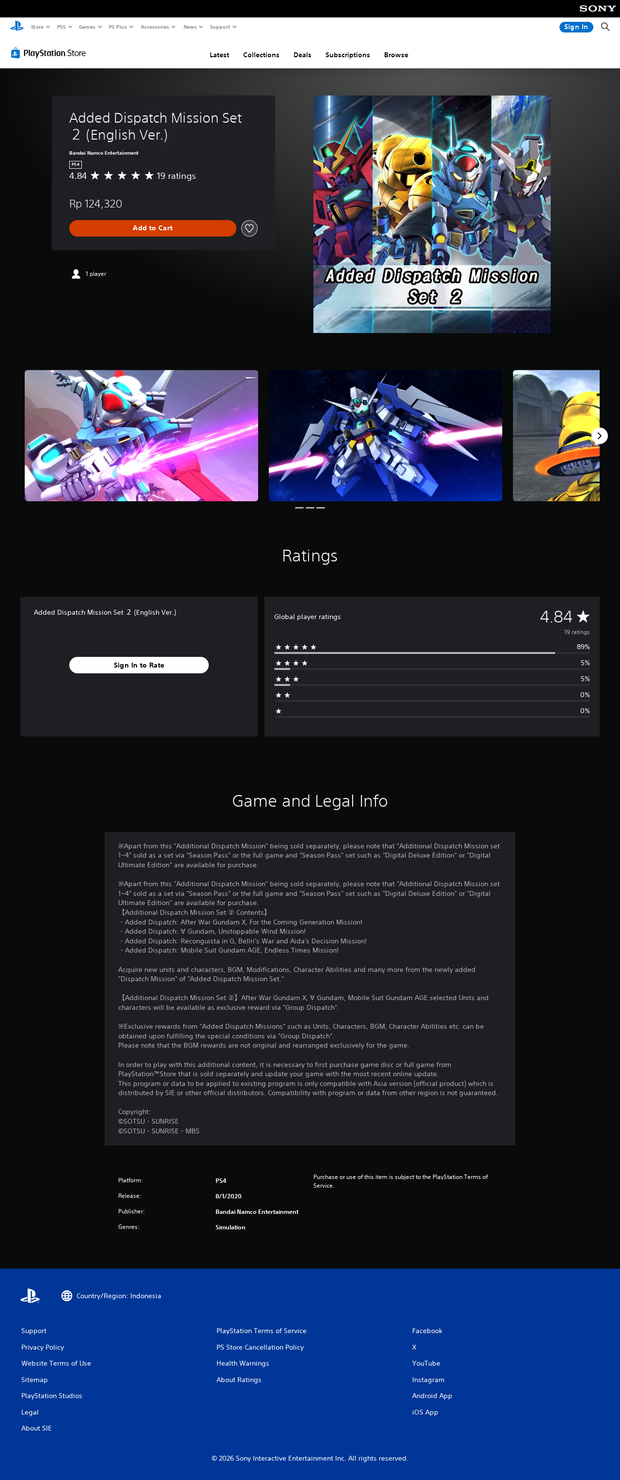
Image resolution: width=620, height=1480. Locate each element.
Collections (261, 54)
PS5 (61, 26)
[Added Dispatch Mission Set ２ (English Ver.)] (141, 435)
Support (220, 26)
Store (37, 26)
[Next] (599, 436)
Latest (219, 54)
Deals (302, 54)
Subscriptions (348, 54)
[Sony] (598, 15)
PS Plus (117, 26)
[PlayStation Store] (50, 53)
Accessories (154, 26)
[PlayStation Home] (17, 27)
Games (86, 26)
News (190, 26)
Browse (396, 54)
